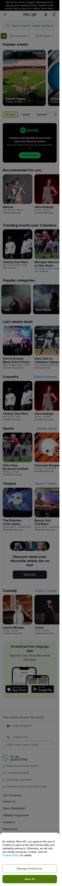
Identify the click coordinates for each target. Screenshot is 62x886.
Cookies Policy (10, 855)
